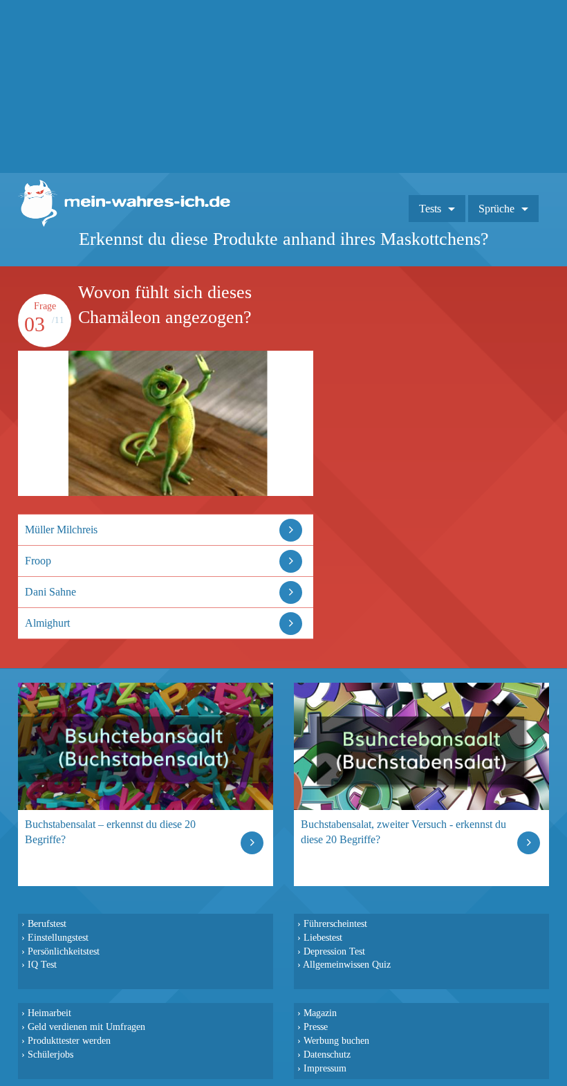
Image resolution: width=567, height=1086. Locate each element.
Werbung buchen (336, 1040)
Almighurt (47, 623)
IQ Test (42, 964)
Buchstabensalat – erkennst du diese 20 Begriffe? (110, 831)
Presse (316, 1026)
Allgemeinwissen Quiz (347, 964)
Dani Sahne (50, 592)
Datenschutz (327, 1054)
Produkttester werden (69, 1040)
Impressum (325, 1068)
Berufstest (47, 923)
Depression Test (334, 951)
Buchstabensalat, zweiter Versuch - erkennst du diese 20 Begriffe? (403, 831)
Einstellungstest (58, 937)
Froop (38, 561)
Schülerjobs (50, 1054)
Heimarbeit (49, 1012)
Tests (430, 208)
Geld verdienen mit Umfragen (86, 1026)
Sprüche (496, 208)
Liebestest (323, 937)
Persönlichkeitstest (64, 951)
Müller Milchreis (61, 529)
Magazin (320, 1012)
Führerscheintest (335, 923)
